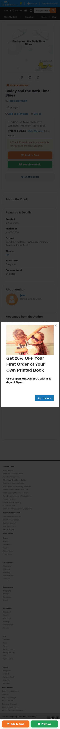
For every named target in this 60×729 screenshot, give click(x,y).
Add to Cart (17, 723)
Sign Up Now (44, 398)
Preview (46, 723)
